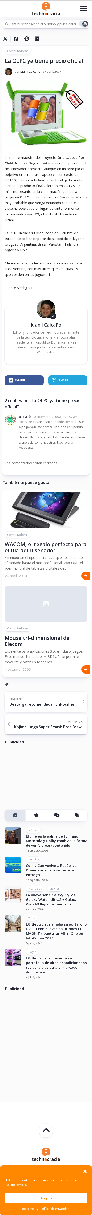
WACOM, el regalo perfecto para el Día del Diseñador (46, 547)
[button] (85, 1171)
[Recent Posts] (15, 815)
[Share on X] (6, 39)
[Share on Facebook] (15, 39)
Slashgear (25, 287)
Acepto (46, 1198)
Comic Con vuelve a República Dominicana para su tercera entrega (51, 870)
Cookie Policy (29, 1209)
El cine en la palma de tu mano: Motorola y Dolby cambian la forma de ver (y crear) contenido (56, 841)
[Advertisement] (40, 778)
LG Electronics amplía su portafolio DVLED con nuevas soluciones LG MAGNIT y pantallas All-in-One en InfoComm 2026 (56, 931)
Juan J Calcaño (30, 71)
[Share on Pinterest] (26, 39)
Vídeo (32, 918)
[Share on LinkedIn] (37, 39)
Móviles (33, 830)
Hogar (32, 952)
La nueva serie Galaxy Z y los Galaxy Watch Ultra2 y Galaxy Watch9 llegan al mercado (51, 899)
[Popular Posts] (35, 815)
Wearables (35, 888)
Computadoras (18, 51)
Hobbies (33, 859)
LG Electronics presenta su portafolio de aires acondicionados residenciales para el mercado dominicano (56, 965)
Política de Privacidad (55, 1209)
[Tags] (77, 815)
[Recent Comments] (56, 815)
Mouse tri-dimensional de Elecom (37, 640)
